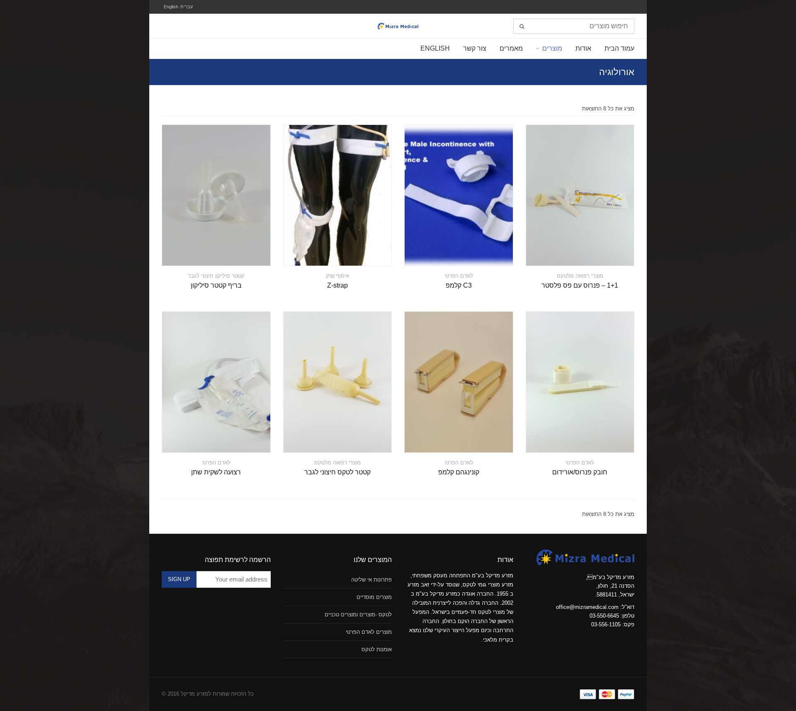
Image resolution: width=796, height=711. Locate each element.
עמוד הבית (619, 48)
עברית (186, 6)
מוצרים (552, 48)
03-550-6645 (604, 616)
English (171, 6)
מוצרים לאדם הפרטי (369, 632)
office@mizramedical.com (587, 607)
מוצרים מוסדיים (374, 597)
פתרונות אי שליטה (371, 580)
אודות (583, 48)
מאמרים (511, 48)
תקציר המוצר (611, 254)
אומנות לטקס (377, 649)
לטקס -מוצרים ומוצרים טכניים (358, 614)
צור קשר (474, 48)
